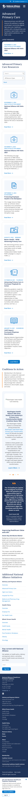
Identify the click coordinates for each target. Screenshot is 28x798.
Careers (4, 751)
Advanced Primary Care (8, 699)
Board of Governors (7, 747)
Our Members (5, 742)
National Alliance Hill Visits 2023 (13, 151)
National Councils (6, 746)
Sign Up (6, 669)
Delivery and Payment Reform (10, 697)
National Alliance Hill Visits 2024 (13, 49)
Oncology (4, 719)
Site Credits (17, 772)
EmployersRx (5, 725)
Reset (5, 82)
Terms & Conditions (7, 772)
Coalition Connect (7, 758)
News (3, 734)
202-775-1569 (6, 688)
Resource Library (7, 732)
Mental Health (5, 713)
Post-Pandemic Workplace (9, 715)
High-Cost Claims (6, 701)
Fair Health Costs (6, 727)
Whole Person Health (8, 709)
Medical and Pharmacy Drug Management (12, 705)
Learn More (12, 468)
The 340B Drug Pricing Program (10, 729)
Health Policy (6, 723)
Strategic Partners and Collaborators (11, 743)
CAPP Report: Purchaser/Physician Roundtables (11, 332)
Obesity (4, 717)
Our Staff (4, 749)
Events (4, 736)
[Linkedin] (3, 694)
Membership (5, 755)
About (4, 739)
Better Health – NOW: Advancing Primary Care (12, 240)
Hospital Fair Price (6, 703)
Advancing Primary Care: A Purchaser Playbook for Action (13, 284)
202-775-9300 (7, 686)
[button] (10, 1)
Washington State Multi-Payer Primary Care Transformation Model (14, 431)
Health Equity (5, 711)
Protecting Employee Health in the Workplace (13, 198)
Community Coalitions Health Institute (13, 764)
